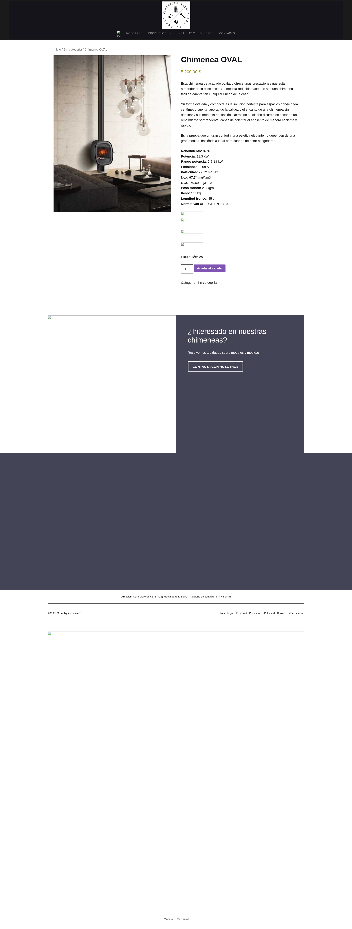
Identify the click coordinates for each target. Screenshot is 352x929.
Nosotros (134, 33)
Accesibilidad (296, 613)
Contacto (227, 33)
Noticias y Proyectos (196, 33)
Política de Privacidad (248, 613)
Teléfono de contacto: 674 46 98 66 (210, 596)
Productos (157, 33)
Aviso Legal (226, 613)
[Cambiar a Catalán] (118, 35)
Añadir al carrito (209, 268)
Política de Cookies (275, 613)
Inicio (57, 49)
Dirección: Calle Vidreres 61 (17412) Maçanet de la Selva (154, 596)
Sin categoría (73, 49)
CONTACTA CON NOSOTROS (215, 367)
